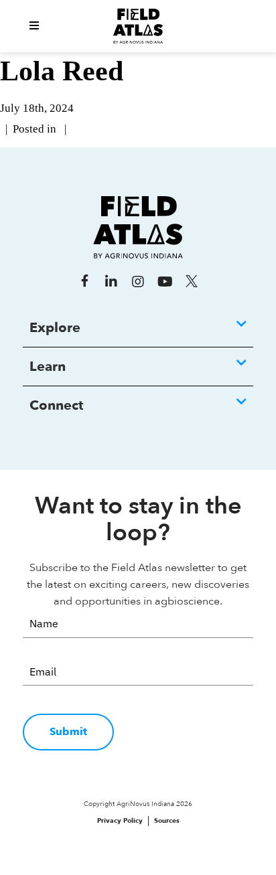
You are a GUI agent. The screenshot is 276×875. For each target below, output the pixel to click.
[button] (34, 26)
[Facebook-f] (84, 282)
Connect (56, 405)
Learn (47, 366)
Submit (68, 731)
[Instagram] (138, 282)
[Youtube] (164, 282)
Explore (54, 328)
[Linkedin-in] (111, 282)
